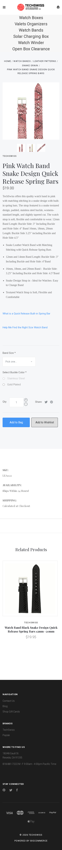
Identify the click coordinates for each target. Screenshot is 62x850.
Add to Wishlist (44, 422)
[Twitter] (10, 790)
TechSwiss (9, 156)
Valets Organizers (31, 24)
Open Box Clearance (31, 48)
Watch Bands (31, 30)
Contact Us (9, 700)
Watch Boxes (31, 17)
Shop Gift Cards (11, 711)
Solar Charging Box (31, 36)
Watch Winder (31, 42)
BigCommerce (39, 840)
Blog (5, 706)
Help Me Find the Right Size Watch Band (25, 327)
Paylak (6, 735)
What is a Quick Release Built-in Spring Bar (26, 313)
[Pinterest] (4, 790)
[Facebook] (17, 790)
